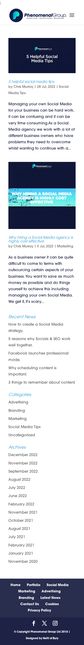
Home (15, 585)
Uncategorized (21, 435)
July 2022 (16, 488)
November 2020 (23, 562)
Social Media (58, 585)
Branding (16, 411)
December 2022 (23, 455)
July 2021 (16, 537)
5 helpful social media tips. (31, 82)
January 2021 (20, 554)
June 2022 (17, 496)
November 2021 (23, 513)
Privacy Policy (39, 610)
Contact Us (29, 604)
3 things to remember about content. (41, 383)
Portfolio (33, 585)
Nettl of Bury (50, 638)
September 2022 (23, 472)
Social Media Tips (24, 427)
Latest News (50, 598)
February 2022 (21, 504)
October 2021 (20, 521)
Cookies (52, 604)
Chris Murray (23, 87)
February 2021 (21, 545)
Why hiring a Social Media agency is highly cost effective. (40, 239)
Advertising (18, 402)
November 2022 (23, 463)
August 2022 (19, 480)
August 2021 (19, 529)
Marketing (65, 246)
